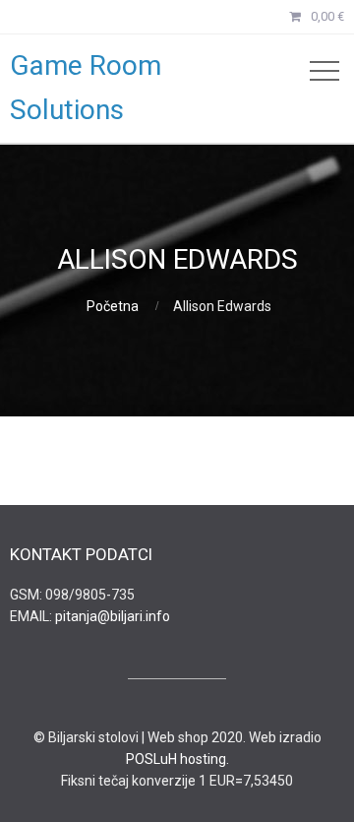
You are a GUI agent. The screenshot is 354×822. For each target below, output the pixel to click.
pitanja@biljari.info (112, 616)
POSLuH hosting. (177, 759)
